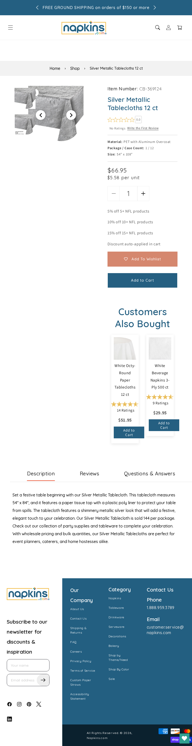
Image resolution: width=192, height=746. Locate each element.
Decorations (117, 636)
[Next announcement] (154, 7)
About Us (77, 609)
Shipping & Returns (78, 630)
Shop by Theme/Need (118, 657)
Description (41, 473)
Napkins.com (97, 738)
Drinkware (116, 617)
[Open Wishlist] (185, 738)
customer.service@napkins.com (165, 630)
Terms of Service (82, 670)
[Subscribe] (43, 680)
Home (55, 68)
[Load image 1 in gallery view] (25, 98)
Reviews (89, 473)
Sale (111, 679)
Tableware (116, 608)
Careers (76, 651)
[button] (10, 27)
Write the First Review (142, 128)
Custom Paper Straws (80, 682)
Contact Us (78, 618)
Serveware (116, 627)
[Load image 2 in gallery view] (25, 124)
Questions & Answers (149, 473)
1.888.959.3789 (160, 607)
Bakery (113, 646)
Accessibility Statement (79, 696)
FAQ (73, 642)
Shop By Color (118, 669)
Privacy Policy (80, 661)
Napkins (114, 598)
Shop (75, 68)
